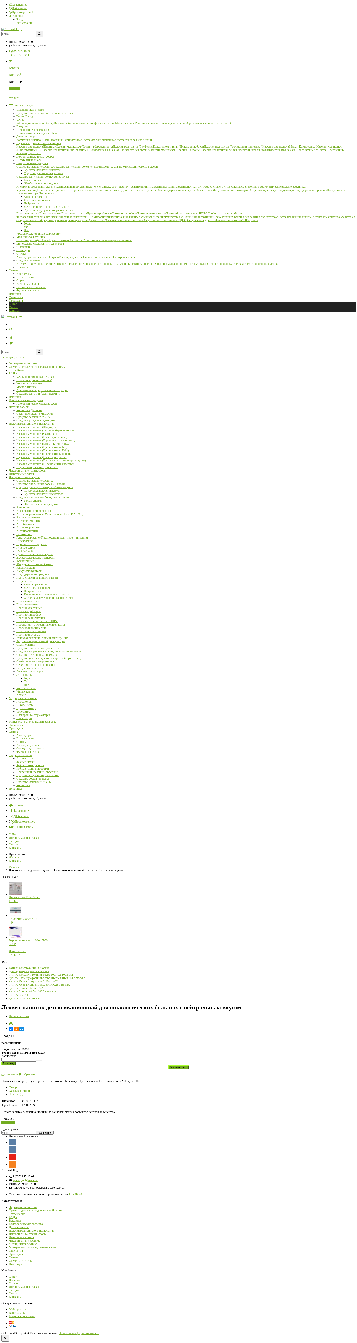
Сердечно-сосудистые (30, 668)
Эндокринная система (23, 363)
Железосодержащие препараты (35, 557)
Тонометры (23, 711)
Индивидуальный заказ (24, 837)
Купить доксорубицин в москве (29, 967)
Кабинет (17, 15)
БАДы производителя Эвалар (35, 376)
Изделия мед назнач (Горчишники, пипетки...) (45, 440)
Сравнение (22, 810)
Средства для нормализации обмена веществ (44, 487)
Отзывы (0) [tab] (16, 1094)
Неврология (24, 581)
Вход (19, 19)
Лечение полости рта (29, 671)
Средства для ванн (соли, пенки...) (38, 393)
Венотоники (24, 534)
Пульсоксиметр (26, 708)
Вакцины (15, 293)
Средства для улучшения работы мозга (48, 597)
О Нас (13, 303)
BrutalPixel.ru (77, 1194)
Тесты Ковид (17, 370)
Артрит (21, 694)
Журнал (14, 857)
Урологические (26, 688)
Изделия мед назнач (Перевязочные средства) (45, 463)
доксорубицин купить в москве (29, 971)
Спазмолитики (25, 644)
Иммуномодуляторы (29, 571)
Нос (26, 684)
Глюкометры (24, 701)
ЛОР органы (24, 674)
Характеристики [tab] (19, 1090)
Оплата (13, 307)
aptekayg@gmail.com (25, 1180)
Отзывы (14, 1283)
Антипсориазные (27, 530)
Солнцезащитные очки (31, 287)
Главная (18, 805)
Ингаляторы (24, 718)
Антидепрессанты (35, 584)
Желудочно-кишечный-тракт (34, 564)
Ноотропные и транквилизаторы (37, 577)
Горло (27, 678)
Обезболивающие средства (41, 504)
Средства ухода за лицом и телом (37, 775)
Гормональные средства (31, 544)
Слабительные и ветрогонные (35, 661)
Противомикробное (28, 614)
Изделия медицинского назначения (31, 423)
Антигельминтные (28, 517)
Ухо (26, 681)
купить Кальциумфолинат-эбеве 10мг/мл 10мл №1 (41, 974)
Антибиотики (25, 524)
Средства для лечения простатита (37, 648)
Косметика (23, 785)
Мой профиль (17, 1309)
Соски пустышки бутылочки (34, 413)
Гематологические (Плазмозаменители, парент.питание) (52, 537)
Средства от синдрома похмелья (36, 654)
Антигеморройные (28, 527)
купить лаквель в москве (24, 998)
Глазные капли (25, 547)
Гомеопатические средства (26, 400)
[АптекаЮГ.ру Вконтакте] (12, 1149)
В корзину (8, 1122)
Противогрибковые (28, 611)
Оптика (14, 731)
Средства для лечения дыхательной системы (37, 366)
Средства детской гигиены (33, 417)
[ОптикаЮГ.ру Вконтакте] (12, 1142)
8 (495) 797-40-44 (19, 54)
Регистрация (24, 22)
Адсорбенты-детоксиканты (33, 510)
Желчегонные (25, 560)
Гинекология (24, 540)
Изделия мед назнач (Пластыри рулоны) (41, 457)
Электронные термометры (33, 715)
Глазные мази (24, 550)
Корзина (14, 88)
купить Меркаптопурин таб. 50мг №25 (33, 981)
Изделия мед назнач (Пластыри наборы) (41, 437)
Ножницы (15, 788)
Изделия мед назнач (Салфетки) (36, 433)
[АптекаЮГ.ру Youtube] (12, 1157)
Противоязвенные (27, 601)
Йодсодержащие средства (32, 574)
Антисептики (25, 758)
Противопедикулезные (30, 617)
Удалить (14, 98)
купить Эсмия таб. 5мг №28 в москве (32, 991)
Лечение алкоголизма (37, 587)
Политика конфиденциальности (79, 1333)
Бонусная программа (22, 1316)
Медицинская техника (23, 698)
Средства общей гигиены (32, 778)
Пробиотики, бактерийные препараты (40, 624)
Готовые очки (25, 277)
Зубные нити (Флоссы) (30, 765)
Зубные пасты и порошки (32, 768)
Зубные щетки (25, 761)
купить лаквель (18, 994)
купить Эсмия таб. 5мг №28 (26, 988)
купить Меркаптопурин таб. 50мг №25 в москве (39, 984)
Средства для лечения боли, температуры (42, 497)
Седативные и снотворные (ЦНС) (38, 664)
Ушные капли (25, 691)
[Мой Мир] (21, 1029)
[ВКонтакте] (11, 1029)
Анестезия (23, 507)
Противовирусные (28, 634)
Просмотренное (25, 821)
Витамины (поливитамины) (34, 380)
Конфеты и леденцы (29, 383)
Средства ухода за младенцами (35, 420)
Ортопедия (16, 300)
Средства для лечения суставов (43, 494)
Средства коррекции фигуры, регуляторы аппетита (48, 651)
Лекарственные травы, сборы (27, 470)
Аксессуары (24, 273)
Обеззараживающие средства (34, 480)
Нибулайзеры (24, 704)
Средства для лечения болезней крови (40, 483)
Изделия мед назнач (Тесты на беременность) (45, 430)
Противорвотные (27, 604)
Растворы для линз (28, 283)
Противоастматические (31, 631)
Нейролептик (32, 591)
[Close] (5, 1338)
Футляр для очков (27, 290)
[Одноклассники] (16, 1029)
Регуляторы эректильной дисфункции (40, 641)
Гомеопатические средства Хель (36, 403)
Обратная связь (23, 826)
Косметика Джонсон (29, 410)
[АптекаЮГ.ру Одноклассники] (12, 1164)
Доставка (15, 1280)
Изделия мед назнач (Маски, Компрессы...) (43, 443)
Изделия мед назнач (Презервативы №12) (42, 450)
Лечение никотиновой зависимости (46, 594)
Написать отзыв (19, 1016)
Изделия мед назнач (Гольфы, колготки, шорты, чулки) (51, 460)
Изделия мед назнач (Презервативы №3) (41, 447)
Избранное (22, 816)
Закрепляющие (25, 567)
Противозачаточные (29, 607)
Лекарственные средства (24, 477)
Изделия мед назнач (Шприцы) (36, 427)
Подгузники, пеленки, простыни (37, 467)
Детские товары (19, 406)
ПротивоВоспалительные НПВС (37, 621)
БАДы (13, 373)
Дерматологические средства (34, 554)
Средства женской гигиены (33, 781)
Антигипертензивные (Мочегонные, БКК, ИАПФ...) (49, 514)
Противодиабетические (31, 627)
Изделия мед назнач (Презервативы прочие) (44, 453)
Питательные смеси (21, 473)
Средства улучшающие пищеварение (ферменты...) (48, 658)
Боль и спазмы (33, 500)
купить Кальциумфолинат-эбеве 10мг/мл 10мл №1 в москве (47, 978)
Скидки (14, 841)
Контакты (15, 310)
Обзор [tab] (13, 1087)
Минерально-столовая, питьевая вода (32, 721)
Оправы (21, 280)
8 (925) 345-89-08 (19, 51)
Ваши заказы (17, 1312)
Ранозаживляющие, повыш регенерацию (42, 390)
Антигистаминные (28, 520)
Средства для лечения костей (42, 490)
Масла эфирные (26, 386)
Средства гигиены (20, 755)
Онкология (16, 297)
